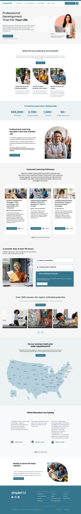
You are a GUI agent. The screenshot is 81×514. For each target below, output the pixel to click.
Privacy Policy (59, 509)
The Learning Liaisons (55, 500)
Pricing (48, 3)
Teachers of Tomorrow (56, 498)
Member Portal (66, 498)
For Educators (40, 494)
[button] (19, 3)
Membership (40, 500)
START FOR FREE (40, 62)
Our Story (53, 494)
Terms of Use (67, 509)
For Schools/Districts (41, 496)
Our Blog (65, 496)
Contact (53, 3)
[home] (7, 3)
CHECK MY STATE (40, 355)
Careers (52, 496)
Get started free (70, 3)
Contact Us (65, 494)
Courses (39, 498)
